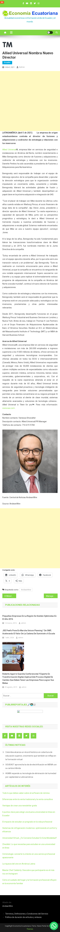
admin (22, 67)
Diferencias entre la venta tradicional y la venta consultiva (27, 799)
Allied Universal (9, 149)
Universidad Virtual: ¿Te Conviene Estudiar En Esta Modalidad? (29, 838)
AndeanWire (26, 590)
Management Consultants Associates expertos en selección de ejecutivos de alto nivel (52, 596)
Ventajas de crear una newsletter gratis (19, 805)
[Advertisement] (30, 101)
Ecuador (7, 62)
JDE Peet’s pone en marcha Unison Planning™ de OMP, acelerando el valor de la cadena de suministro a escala (28, 632)
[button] (54, 926)
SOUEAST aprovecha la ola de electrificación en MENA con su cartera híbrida (31, 766)
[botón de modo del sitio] (50, 32)
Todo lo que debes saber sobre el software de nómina (26, 793)
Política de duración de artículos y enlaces (23, 917)
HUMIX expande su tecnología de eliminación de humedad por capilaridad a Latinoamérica (30, 775)
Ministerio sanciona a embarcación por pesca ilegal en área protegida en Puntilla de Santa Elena (11, 596)
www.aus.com (8, 408)
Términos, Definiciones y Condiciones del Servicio (26, 914)
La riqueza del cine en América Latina (18, 864)
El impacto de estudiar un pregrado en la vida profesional (27, 822)
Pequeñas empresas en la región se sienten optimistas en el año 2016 (29, 617)
